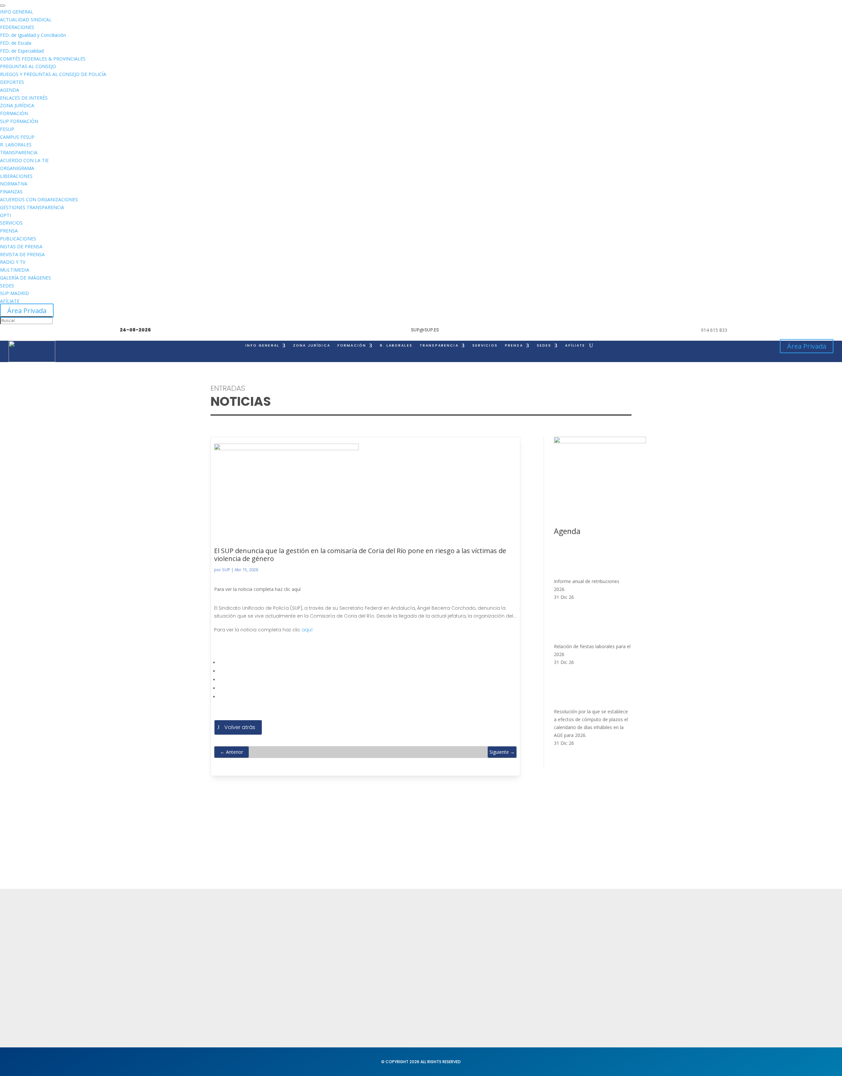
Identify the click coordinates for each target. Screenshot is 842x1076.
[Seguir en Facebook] (215, 1008)
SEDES (544, 345)
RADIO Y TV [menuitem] (12, 262)
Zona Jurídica (487, 960)
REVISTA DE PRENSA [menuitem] (22, 254)
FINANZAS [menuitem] (11, 191)
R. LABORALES (396, 345)
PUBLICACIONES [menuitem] (18, 238)
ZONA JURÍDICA (311, 345)
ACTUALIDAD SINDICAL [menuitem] (26, 19)
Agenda (307, 975)
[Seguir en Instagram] (242, 1008)
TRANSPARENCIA (439, 345)
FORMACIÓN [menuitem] (14, 113)
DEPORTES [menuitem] (12, 82)
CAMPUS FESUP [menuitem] (17, 137)
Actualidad (310, 937)
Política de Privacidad (409, 937)
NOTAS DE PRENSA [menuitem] (21, 246)
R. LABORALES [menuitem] (16, 144)
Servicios (308, 963)
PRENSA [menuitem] (9, 231)
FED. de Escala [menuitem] (15, 43)
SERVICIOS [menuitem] (11, 223)
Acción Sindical (585, 950)
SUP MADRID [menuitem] (14, 293)
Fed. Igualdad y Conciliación (504, 1006)
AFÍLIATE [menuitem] (9, 301)
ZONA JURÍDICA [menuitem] (17, 105)
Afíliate (575, 345)
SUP (226, 570)
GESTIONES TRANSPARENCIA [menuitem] (32, 207)
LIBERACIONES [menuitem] (16, 176)
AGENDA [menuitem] (9, 90)
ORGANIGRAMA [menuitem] (17, 168)
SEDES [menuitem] (7, 285)
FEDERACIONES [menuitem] (17, 27)
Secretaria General (590, 937)
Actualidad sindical (493, 947)
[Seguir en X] (229, 1008)
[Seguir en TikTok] (268, 1008)
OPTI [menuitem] (5, 215)
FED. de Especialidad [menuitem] (22, 51)
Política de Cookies (407, 963)
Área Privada (26, 310)
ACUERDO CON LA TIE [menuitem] (24, 160)
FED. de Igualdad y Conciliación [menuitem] (33, 35)
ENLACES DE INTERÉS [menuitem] (24, 98)
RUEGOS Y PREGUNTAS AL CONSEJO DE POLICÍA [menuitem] (53, 74)
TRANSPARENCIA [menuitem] (18, 152)
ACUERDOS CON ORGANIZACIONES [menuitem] (39, 199)
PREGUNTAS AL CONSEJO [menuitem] (28, 66)
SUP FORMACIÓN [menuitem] (19, 121)
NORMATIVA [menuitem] (13, 184)
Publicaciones (487, 972)
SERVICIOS (485, 345)
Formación (310, 950)
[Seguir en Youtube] (255, 1008)
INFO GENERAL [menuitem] (16, 12)
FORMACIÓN (351, 345)
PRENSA (514, 345)
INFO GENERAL (262, 345)
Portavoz (577, 963)
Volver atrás (239, 727)
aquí (307, 629)
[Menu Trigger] (2, 6)
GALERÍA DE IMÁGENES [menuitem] (25, 278)
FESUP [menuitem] (7, 129)
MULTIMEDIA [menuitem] (14, 270)
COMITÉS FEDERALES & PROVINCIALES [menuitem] (43, 59)
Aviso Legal (397, 950)
